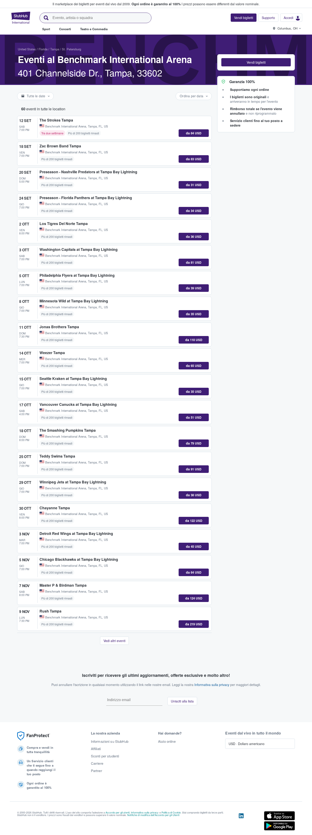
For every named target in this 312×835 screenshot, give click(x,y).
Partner (96, 771)
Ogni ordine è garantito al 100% (156, 4)
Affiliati (96, 749)
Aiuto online (167, 741)
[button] (256, 62)
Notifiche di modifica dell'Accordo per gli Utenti (153, 815)
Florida (43, 49)
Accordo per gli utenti (118, 812)
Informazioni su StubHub (109, 741)
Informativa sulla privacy (211, 684)
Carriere (97, 763)
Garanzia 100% (242, 81)
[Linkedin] (241, 821)
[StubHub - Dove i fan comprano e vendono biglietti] (21, 18)
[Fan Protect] (33, 736)
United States (27, 49)
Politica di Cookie (171, 812)
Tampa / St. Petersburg (65, 49)
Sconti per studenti (105, 756)
